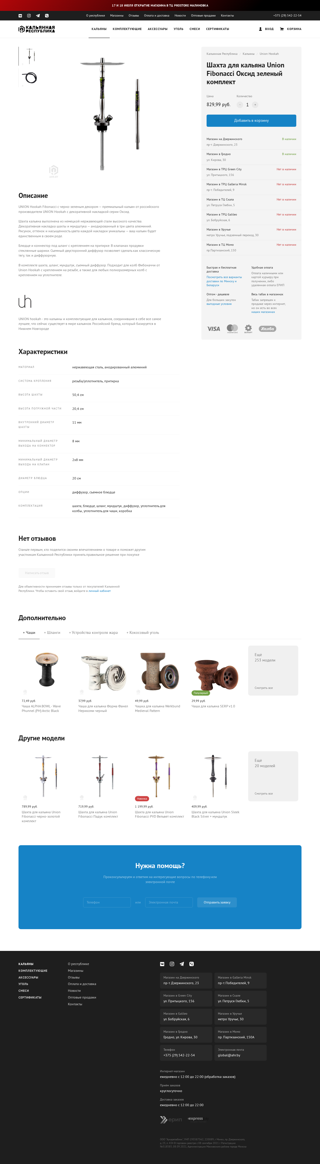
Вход (269, 29)
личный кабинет (100, 591)
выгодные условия (219, 304)
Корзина (293, 29)
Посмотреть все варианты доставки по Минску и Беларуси (224, 281)
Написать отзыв (37, 573)
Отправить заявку (217, 902)
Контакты (227, 15)
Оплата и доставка (156, 15)
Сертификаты (217, 29)
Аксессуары (158, 29)
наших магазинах (263, 312)
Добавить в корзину (251, 120)
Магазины (116, 15)
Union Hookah (269, 53)
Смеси (195, 29)
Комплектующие (127, 29)
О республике (95, 15)
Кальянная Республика (222, 53)
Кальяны (99, 29)
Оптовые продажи (203, 15)
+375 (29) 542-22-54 (287, 15)
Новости (180, 15)
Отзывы (134, 15)
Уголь (179, 29)
